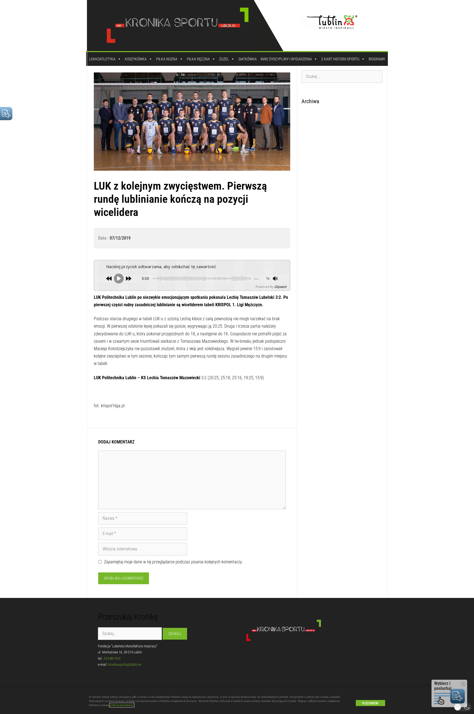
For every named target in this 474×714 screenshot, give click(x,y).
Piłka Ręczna (198, 59)
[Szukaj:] (342, 76)
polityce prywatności (122, 705)
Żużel (224, 59)
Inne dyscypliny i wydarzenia (286, 59)
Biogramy (377, 59)
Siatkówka (247, 59)
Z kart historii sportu (340, 59)
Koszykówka (136, 59)
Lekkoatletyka (102, 59)
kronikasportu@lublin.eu (124, 664)
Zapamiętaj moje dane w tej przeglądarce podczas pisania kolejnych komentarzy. (173, 561)
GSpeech (280, 286)
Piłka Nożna (166, 59)
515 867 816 (112, 658)
